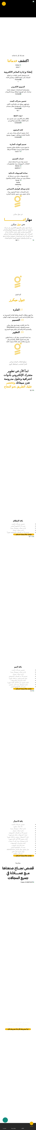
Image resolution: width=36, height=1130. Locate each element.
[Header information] (8, 3)
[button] (4, 4)
